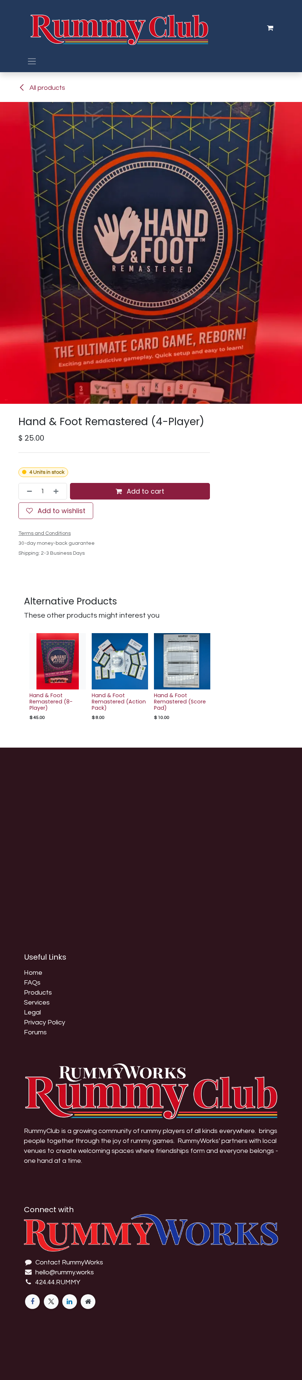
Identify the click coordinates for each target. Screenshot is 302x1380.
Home (33, 972)
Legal (32, 1012)
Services (37, 1002)
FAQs (32, 982)
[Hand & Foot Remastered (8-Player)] (57, 661)
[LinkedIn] (69, 1301)
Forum (33, 1032)
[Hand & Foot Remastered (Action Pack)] (120, 661)
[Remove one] (27, 491)
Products (38, 992)
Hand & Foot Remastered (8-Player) (51, 702)
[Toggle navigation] (32, 61)
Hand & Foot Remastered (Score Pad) (180, 702)
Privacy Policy (44, 1022)
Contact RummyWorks (69, 1262)
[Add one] (58, 491)
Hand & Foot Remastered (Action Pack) (119, 702)
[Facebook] (32, 1301)
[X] (51, 1301)
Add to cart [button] (144, 491)
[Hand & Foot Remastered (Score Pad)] (182, 661)
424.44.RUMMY (57, 1282)
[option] (151, 678)
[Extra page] (88, 1301)
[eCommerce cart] (270, 28)
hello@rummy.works (64, 1272)
